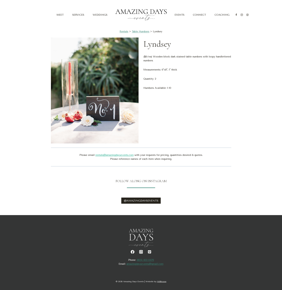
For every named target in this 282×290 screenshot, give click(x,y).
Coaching (222, 14)
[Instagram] (241, 14)
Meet (60, 14)
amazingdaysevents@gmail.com (144, 263)
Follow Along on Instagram (141, 181)
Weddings (100, 14)
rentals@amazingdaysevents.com (114, 155)
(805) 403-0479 (145, 260)
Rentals (124, 31)
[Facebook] (236, 14)
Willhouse (161, 281)
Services (78, 14)
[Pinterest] (247, 14)
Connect (199, 14)
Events (179, 14)
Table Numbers (140, 31)
